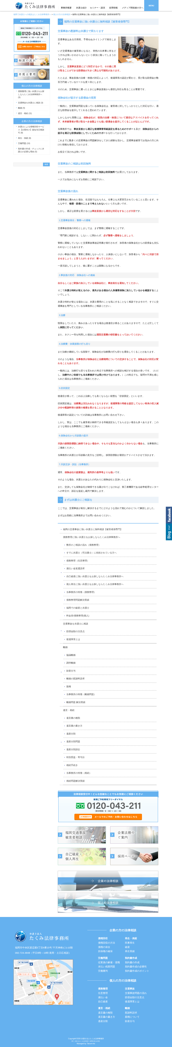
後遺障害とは (73, 639)
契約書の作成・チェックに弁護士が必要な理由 (31, 150)
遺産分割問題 (73, 741)
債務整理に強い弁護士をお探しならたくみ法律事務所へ (91, 537)
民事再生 (130, 942)
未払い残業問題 (106, 966)
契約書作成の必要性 (136, 966)
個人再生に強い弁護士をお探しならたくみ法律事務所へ (94, 584)
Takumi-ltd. (91, 1044)
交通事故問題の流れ (136, 993)
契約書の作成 (132, 962)
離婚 (65, 647)
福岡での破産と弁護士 (77, 608)
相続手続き (72, 765)
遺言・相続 (68, 710)
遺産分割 (71, 733)
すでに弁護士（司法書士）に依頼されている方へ (91, 552)
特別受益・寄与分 (75, 757)
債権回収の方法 (106, 942)
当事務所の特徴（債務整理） (81, 592)
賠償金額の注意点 (75, 631)
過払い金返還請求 (75, 568)
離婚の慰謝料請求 (75, 678)
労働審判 (103, 971)
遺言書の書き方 (74, 726)
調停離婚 (71, 663)
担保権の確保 (105, 951)
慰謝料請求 (131, 1012)
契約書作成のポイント (137, 971)
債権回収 (103, 938)
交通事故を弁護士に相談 (75, 623)
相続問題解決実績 (75, 781)
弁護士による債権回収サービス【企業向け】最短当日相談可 (31, 129)
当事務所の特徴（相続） (79, 773)
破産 (127, 947)
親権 (68, 686)
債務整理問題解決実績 (77, 600)
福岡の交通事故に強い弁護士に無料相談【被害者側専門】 (92, 529)
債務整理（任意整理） (77, 560)
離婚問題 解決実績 (75, 702)
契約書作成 (131, 958)
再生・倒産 (24, 138)
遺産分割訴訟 (73, 749)
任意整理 (103, 993)
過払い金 (103, 997)
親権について (132, 1017)
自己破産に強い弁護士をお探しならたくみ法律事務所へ (94, 576)
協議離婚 (71, 655)
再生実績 (130, 951)
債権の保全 (104, 947)
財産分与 (71, 671)
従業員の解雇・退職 (109, 962)
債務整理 (103, 988)
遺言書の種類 (73, 718)
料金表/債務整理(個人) (77, 615)
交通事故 (130, 988)
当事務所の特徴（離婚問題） (81, 694)
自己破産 (103, 1001)
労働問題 (24, 143)
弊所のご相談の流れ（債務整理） (83, 545)
